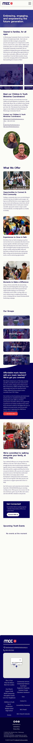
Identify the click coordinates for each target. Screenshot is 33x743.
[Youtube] (14, 722)
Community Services (23, 681)
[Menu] (30, 3)
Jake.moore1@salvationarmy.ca (11, 126)
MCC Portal (23, 709)
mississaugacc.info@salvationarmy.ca (16, 647)
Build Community (9, 693)
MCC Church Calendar (23, 714)
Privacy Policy (16, 728)
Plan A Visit (9, 680)
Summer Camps (23, 690)
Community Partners (23, 683)
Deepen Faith (9, 691)
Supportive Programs (23, 688)
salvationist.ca (16, 726)
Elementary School (16, 333)
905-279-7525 (9, 650)
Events (9, 715)
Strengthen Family (9, 695)
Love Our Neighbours (9, 698)
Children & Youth (9, 702)
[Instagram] (19, 722)
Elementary (9, 706)
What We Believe (9, 682)
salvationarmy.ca (16, 724)
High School (16, 360)
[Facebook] (17, 722)
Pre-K (16, 320)
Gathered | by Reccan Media (21, 740)
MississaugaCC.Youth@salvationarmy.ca (13, 119)
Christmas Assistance (23, 692)
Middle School (16, 346)
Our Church (9, 689)
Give (23, 696)
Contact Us (23, 701)
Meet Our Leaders (9, 685)
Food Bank (23, 686)
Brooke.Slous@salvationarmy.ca (11, 125)
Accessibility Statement (23, 705)
